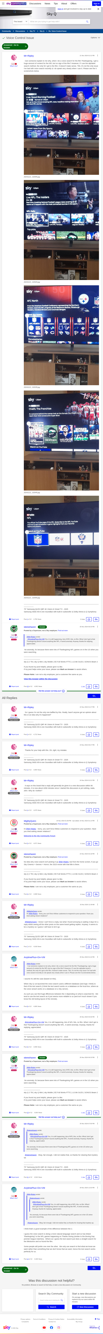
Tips (56, 3)
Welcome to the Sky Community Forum (39, 836)
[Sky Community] (16, 3)
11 (28, 1177)
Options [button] (94, 38)
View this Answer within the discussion (41, 679)
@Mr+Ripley (31, 637)
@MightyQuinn (32, 911)
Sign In (97, 4)
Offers (73, 3)
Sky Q (51, 14)
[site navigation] (3, 4)
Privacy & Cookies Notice (56, 1319)
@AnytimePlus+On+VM (35, 639)
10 (28, 686)
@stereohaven (32, 1130)
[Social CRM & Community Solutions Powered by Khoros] (95, 1327)
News (47, 3)
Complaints (25, 1321)
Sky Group (79, 1321)
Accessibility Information (74, 1319)
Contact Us (52, 1321)
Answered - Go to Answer (15, 46)
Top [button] (98, 1319)
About (64, 3)
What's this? (14, 66)
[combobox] (56, 21)
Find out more (63, 630)
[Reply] (96, 619)
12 (28, 1259)
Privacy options (25, 1319)
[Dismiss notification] (98, 9)
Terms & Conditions (39, 1319)
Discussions (35, 3)
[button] (97, 55)
